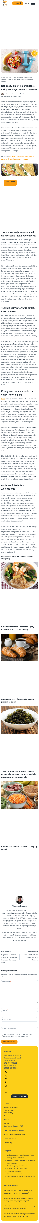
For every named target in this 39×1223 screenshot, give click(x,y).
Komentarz (6, 982)
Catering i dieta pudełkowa (15, 1158)
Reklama (7, 1123)
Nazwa (5, 1010)
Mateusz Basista (19, 94)
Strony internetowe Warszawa (14, 1134)
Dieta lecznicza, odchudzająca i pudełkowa (21, 1160)
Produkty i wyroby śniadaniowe (17, 1168)
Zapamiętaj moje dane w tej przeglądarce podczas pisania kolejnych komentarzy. (17, 1035)
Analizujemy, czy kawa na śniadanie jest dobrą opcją (17, 700)
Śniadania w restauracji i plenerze (17, 1174)
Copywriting (8, 1142)
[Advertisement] (19, 27)
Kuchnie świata (11, 1163)
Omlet (3, 399)
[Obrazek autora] (2, 94)
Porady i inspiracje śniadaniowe (17, 1166)
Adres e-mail (7, 1019)
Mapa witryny (8, 1113)
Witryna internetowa (9, 1028)
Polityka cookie (9, 1110)
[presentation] (19, 575)
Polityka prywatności (11, 1107)
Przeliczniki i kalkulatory (14, 1171)
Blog (5, 1115)
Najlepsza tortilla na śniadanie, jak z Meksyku (31, 956)
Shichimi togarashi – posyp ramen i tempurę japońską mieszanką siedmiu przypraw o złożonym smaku (18, 774)
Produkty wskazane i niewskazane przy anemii (19, 847)
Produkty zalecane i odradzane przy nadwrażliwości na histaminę (17, 628)
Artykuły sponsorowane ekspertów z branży (21, 1155)
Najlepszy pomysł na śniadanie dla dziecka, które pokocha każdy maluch (9, 957)
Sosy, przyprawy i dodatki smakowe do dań (21, 1176)
